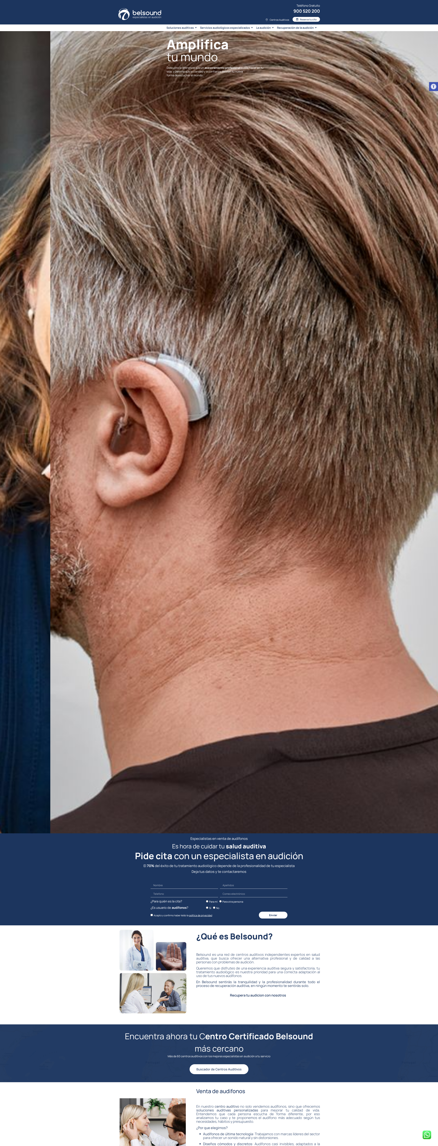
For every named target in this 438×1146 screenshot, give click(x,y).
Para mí (213, 901)
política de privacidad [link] (200, 915)
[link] (433, 86)
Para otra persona (232, 901)
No (217, 908)
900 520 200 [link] (306, 11)
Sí (210, 908)
